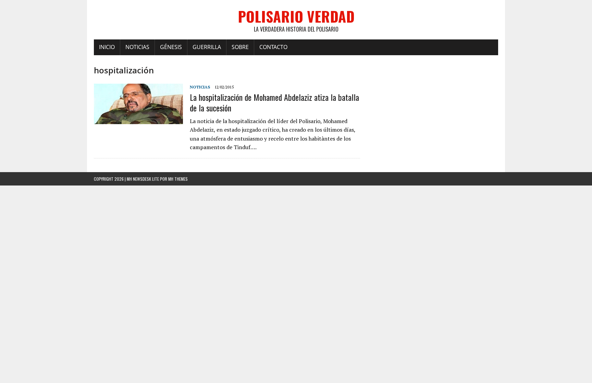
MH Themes (178, 179)
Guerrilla (207, 47)
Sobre (240, 47)
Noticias (137, 47)
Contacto (273, 47)
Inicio (107, 47)
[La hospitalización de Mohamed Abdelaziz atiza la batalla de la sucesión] (138, 119)
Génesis (171, 47)
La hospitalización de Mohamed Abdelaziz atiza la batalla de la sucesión (274, 102)
